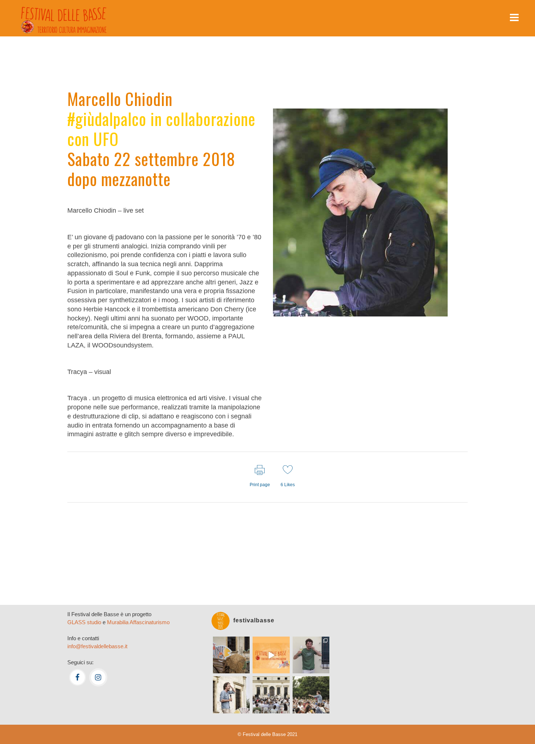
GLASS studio (84, 622)
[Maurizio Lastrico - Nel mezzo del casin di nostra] (231, 694)
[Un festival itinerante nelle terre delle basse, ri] (271, 655)
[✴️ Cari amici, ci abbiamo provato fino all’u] (231, 655)
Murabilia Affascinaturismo (138, 622)
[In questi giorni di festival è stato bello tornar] (311, 655)
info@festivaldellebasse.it (97, 646)
